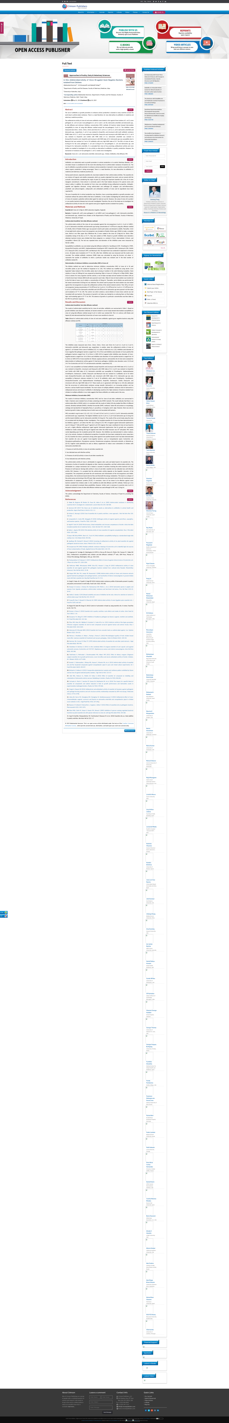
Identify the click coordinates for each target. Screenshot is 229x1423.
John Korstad (150, 899)
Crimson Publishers (146, 1418)
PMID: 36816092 (149, 94)
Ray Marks (149, 527)
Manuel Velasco (151, 760)
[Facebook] (162, 1)
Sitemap (149, 1)
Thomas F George (155, 199)
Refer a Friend (151, 299)
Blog (145, 1)
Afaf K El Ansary (151, 1314)
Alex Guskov (150, 1263)
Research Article (70, 70)
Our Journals (148, 1396)
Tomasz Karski (150, 418)
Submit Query (130, 730)
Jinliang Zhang (150, 914)
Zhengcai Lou (150, 371)
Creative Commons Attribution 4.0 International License (92, 1420)
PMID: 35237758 (149, 120)
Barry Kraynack (151, 1216)
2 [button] (147, 245)
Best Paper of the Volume (154, 292)
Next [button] (168, 199)
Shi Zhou (149, 495)
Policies (135, 12)
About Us (81, 12)
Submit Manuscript (150, 1398)
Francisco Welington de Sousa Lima (150, 1098)
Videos (127, 12)
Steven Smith (150, 465)
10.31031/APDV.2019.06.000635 (74, 103)
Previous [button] (141, 199)
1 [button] (145, 245)
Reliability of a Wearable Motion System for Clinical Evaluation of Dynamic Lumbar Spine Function (153, 90)
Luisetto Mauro (151, 794)
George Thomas (151, 1027)
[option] (154, 200)
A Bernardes (150, 1329)
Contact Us (145, 12)
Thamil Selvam (150, 433)
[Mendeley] (165, 1)
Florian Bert (149, 1115)
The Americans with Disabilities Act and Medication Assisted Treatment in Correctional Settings (155, 100)
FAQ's (142, 1)
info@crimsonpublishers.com (126, 1406)
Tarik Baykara (150, 450)
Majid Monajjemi (151, 777)
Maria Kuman (150, 745)
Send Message (107, 1412)
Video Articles (149, 1400)
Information (90, 12)
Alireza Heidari (150, 1248)
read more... (71, 1406)
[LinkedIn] (160, 1)
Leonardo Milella (151, 827)
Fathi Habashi (150, 1147)
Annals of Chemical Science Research (155, 207)
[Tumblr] (158, 1)
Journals (101, 12)
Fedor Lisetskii (150, 1132)
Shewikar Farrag (151, 511)
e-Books (119, 12)
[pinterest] (153, 1)
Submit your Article (152, 288)
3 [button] (150, 245)
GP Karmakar (150, 993)
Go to (130, 109)
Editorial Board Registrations (155, 284)
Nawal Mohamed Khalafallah (149, 596)
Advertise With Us (152, 303)
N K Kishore (149, 613)
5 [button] (149, 248)
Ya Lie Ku (149, 386)
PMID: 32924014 (149, 128)
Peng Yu (148, 578)
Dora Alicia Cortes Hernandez (149, 1165)
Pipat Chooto (150, 563)
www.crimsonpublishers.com (114, 1420)
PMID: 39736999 (149, 83)
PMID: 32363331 (149, 141)
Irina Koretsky (150, 929)
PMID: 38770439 (149, 105)
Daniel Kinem (150, 1182)
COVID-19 (160, 12)
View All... (163, 248)
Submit (148, 171)
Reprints (110, 12)
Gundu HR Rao (150, 978)
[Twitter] (156, 1)
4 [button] (153, 245)
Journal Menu (130, 70)
